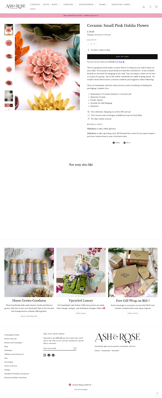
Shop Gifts (133, 313)
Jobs (6, 358)
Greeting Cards (121, 4)
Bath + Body (51, 4)
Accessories (86, 4)
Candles (35, 4)
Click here (91, 133)
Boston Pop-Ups (10, 339)
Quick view (23, 218)
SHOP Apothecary (29, 316)
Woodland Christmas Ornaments (16, 374)
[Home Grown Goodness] (29, 272)
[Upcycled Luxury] (81, 272)
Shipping (90, 35)
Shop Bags (81, 313)
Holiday (7, 370)
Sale (33, 9)
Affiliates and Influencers (14, 354)
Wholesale (8, 350)
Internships (8, 362)
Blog (6, 346)
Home (103, 4)
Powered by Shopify (80, 389)
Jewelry (69, 4)
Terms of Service (10, 366)
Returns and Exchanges (13, 343)
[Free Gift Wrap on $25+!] (133, 272)
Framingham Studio (11, 335)
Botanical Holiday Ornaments (15, 378)
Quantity (92, 40)
